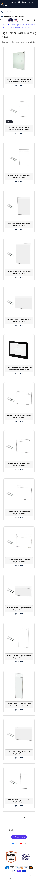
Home (3, 25)
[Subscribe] (29, 830)
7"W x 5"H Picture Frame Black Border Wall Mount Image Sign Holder (19, 368)
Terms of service (19, 878)
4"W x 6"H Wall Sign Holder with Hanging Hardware (19, 176)
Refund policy (10, 878)
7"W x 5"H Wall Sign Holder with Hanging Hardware (19, 513)
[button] (22, 20)
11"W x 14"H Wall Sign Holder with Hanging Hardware (19, 272)
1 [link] (13, 817)
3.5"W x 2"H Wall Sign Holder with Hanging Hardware (19, 561)
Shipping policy (29, 878)
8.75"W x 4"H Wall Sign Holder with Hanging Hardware (19, 609)
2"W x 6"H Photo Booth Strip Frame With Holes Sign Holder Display (19, 705)
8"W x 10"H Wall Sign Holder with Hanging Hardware (19, 224)
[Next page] (24, 817)
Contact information (20, 881)
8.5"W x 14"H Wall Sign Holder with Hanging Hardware (19, 657)
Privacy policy (30, 875)
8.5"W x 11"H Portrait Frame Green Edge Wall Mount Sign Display (19, 80)
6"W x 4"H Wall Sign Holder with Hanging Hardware (19, 465)
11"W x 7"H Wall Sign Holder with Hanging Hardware (19, 753)
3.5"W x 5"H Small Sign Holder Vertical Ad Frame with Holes (19, 128)
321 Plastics (11, 875)
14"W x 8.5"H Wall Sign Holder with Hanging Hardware (19, 320)
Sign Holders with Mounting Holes (18, 27)
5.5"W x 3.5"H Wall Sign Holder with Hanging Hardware (19, 416)
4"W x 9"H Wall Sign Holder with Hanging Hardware (19, 801)
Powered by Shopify (20, 875)
